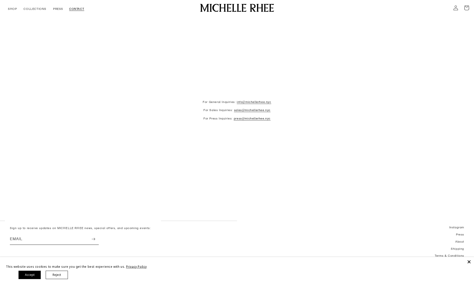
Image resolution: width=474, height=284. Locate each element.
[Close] (469, 261)
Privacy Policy (136, 267)
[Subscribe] (93, 239)
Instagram (456, 227)
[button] (12, 9)
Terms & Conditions (449, 255)
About (459, 241)
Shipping (457, 249)
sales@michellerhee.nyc (252, 110)
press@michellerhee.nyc (252, 118)
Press (460, 234)
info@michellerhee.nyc (254, 102)
